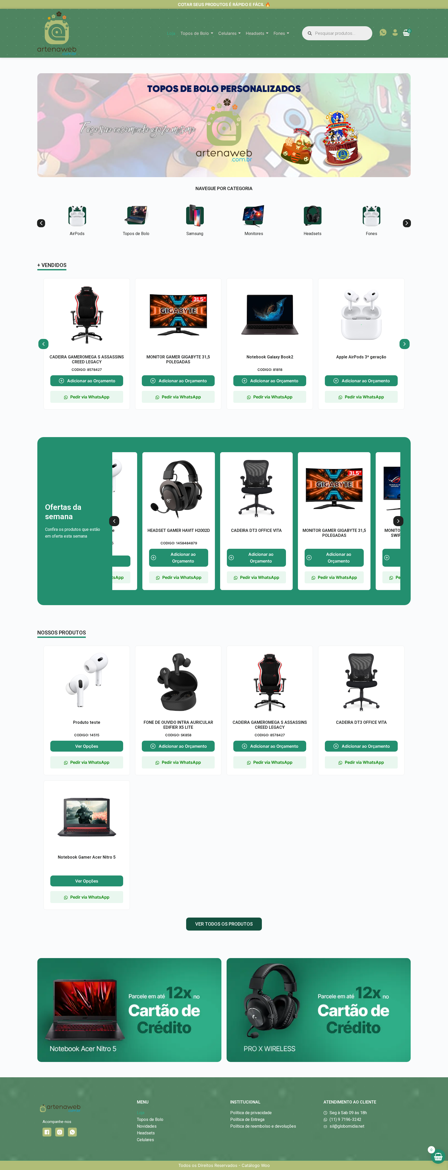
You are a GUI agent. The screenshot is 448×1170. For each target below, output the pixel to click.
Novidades (147, 1126)
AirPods (77, 233)
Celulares (145, 1139)
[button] (41, 223)
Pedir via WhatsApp (89, 396)
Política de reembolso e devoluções (263, 1126)
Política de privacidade (251, 1112)
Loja (140, 1112)
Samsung (194, 233)
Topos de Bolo (136, 233)
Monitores (253, 233)
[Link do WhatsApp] (72, 1132)
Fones (371, 233)
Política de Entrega (247, 1119)
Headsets (312, 233)
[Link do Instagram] (59, 1132)
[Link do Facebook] (47, 1132)
